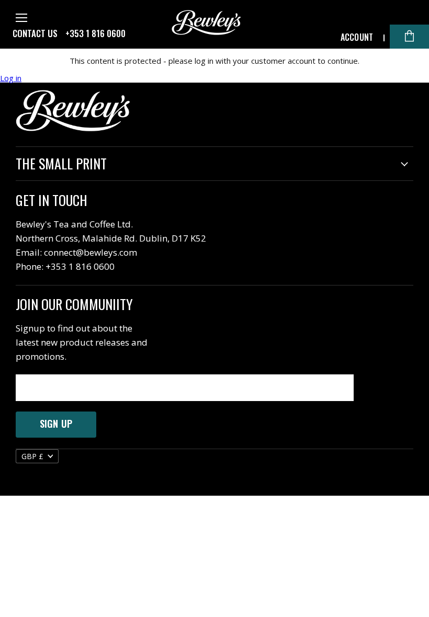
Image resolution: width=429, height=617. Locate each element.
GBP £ (32, 456)
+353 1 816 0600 (95, 33)
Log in (10, 78)
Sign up (56, 423)
